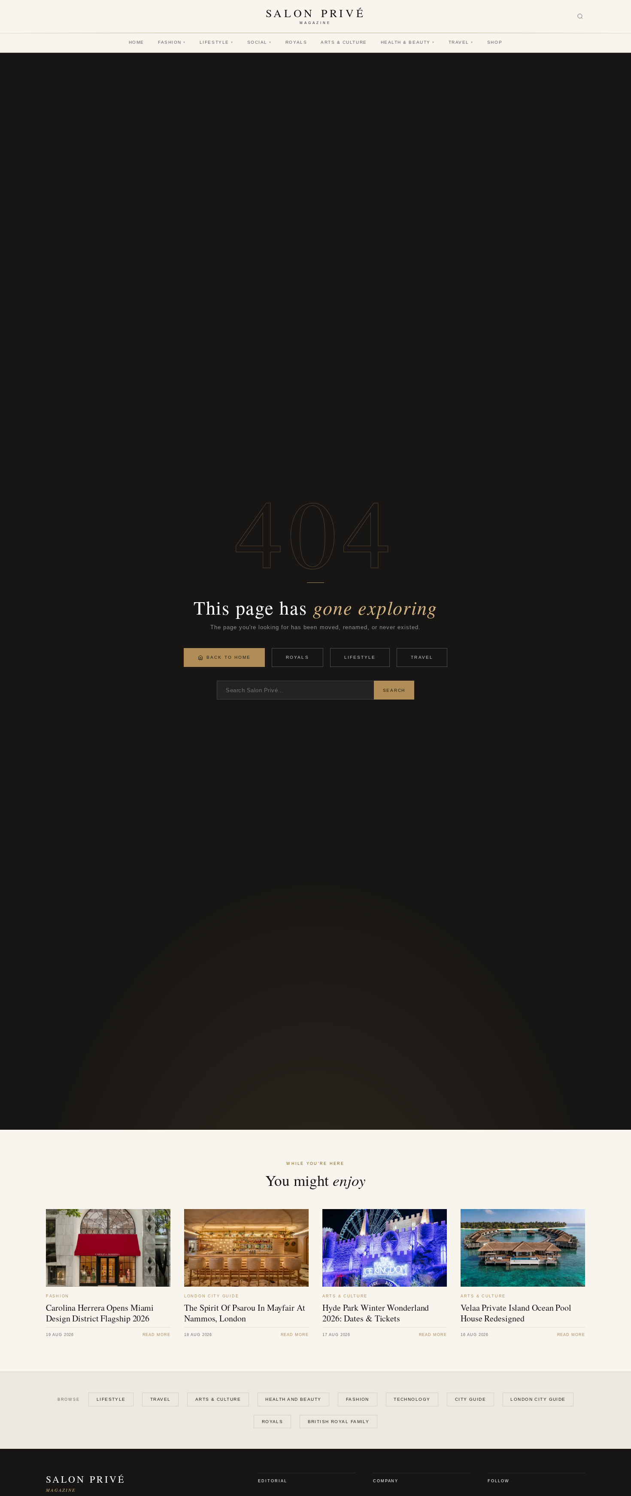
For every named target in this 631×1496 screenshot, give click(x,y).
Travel (461, 42)
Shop (494, 42)
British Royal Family (339, 1421)
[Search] (580, 16)
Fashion (172, 42)
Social (259, 42)
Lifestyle (217, 42)
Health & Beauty (408, 42)
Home (136, 42)
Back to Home (228, 657)
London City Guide (537, 1399)
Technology (412, 1399)
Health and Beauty (293, 1399)
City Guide (470, 1399)
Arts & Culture (344, 42)
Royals (296, 42)
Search (394, 690)
